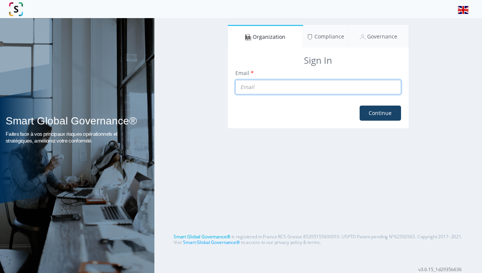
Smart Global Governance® (211, 242)
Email (242, 73)
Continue (380, 113)
